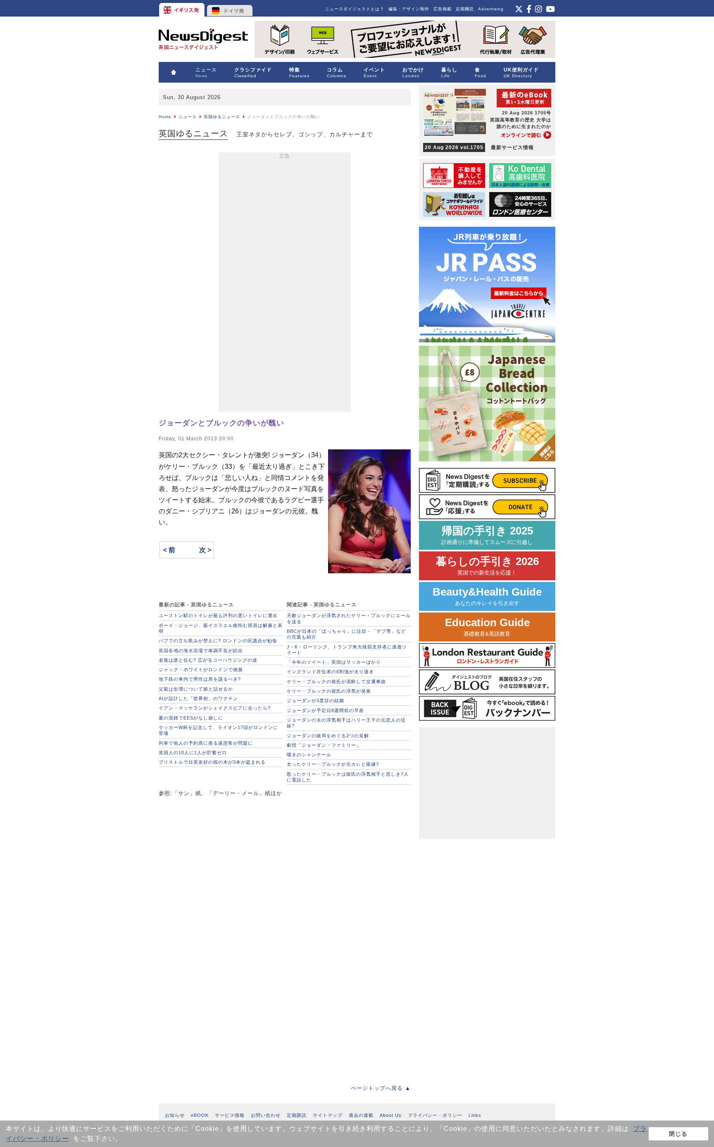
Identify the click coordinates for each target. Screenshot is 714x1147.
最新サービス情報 (479, 147)
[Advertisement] (285, 284)
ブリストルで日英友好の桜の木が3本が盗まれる (212, 762)
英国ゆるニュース (222, 116)
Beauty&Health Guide (487, 596)
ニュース (187, 116)
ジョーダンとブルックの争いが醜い (221, 423)
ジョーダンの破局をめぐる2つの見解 (328, 735)
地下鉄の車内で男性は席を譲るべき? (200, 679)
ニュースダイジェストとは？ (354, 9)
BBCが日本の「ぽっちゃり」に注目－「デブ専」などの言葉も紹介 (346, 634)
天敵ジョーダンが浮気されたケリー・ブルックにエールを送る (349, 618)
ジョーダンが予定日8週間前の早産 (325, 710)
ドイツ (230, 8)
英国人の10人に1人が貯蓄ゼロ (193, 752)
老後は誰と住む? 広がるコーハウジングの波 (208, 660)
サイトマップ (328, 1115)
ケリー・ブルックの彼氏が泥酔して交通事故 (336, 681)
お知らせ (175, 1115)
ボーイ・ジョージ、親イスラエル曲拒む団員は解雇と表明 (221, 628)
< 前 (169, 549)
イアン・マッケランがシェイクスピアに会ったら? (215, 707)
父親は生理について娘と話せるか (196, 688)
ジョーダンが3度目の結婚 (315, 700)
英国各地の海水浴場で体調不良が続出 (201, 650)
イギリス (182, 8)
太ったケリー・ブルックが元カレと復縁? (333, 764)
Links (475, 1115)
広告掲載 (442, 9)
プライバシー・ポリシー (435, 1115)
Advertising (491, 9)
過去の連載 (361, 1115)
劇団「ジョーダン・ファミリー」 (324, 745)
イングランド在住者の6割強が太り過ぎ (330, 671)
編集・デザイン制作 (408, 9)
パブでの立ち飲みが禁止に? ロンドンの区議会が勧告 (218, 640)
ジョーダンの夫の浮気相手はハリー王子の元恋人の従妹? (346, 722)
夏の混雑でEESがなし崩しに (191, 717)
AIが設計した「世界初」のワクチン (198, 698)
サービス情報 (230, 1115)
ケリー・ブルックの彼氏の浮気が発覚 (329, 691)
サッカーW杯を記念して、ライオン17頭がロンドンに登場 (218, 730)
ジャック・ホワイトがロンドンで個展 (201, 669)
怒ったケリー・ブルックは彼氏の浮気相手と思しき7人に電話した (348, 777)
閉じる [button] (678, 1133)
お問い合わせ (266, 1115)
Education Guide (487, 627)
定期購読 (465, 9)
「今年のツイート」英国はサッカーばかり (334, 662)
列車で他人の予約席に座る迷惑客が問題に (206, 743)
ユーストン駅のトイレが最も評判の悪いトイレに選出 (218, 615)
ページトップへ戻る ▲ (381, 1088)
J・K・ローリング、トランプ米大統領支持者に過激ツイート (347, 649)
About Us (391, 1115)
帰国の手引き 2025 (487, 535)
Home (165, 116)
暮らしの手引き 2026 (487, 566)
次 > (205, 549)
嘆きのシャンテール (309, 754)
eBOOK (200, 1115)
